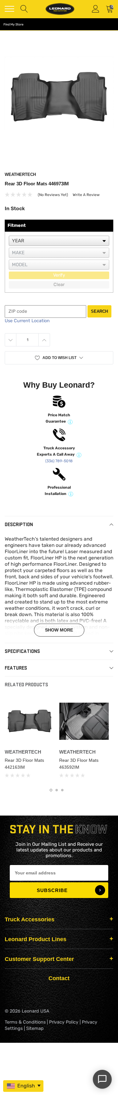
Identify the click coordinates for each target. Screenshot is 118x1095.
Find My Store (13, 24)
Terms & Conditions (25, 1022)
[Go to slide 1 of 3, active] (51, 790)
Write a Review (86, 195)
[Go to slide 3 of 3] (62, 790)
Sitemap (35, 1028)
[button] (59, 357)
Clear (59, 284)
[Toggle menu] (9, 9)
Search (99, 311)
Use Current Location (27, 320)
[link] (29, 721)
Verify (59, 275)
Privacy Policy (63, 1022)
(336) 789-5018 (59, 461)
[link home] (60, 9)
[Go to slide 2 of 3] (56, 790)
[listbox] (59, 241)
